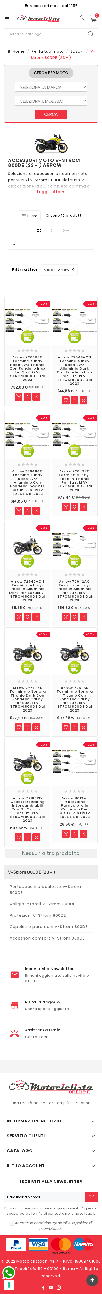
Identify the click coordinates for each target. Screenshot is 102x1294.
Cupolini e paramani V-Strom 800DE (49, 926)
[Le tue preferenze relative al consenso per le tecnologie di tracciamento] (9, 1285)
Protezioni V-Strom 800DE (38, 915)
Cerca (51, 114)
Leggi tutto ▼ (51, 191)
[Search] (90, 34)
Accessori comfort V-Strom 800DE (47, 938)
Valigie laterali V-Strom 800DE (42, 904)
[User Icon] (82, 18)
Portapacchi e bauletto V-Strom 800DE (45, 889)
